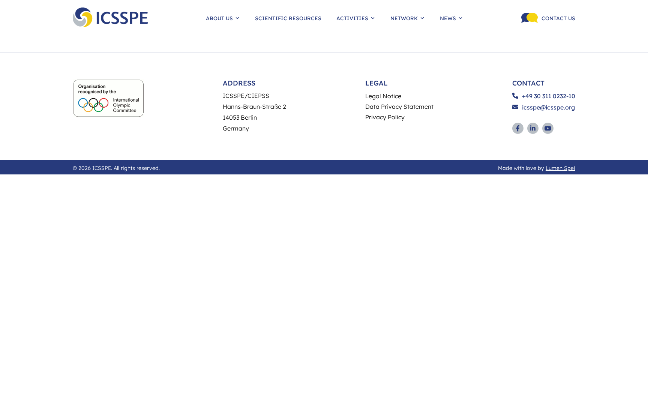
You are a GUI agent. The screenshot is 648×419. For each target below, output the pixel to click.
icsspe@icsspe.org (548, 107)
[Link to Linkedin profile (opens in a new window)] (532, 128)
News (448, 18)
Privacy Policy (385, 117)
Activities (352, 18)
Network (404, 18)
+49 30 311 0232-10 (548, 96)
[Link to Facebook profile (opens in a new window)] (518, 128)
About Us (219, 18)
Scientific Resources (288, 18)
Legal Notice (383, 96)
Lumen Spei (560, 167)
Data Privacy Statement (399, 106)
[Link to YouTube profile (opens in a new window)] (548, 128)
